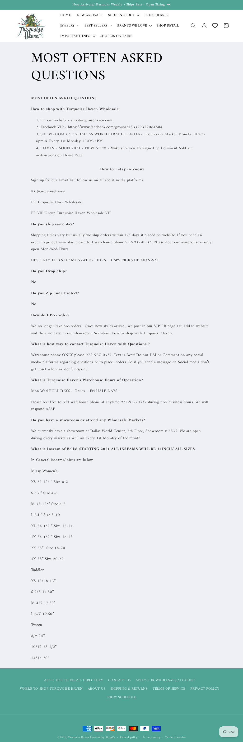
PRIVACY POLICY (204, 689)
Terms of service (175, 737)
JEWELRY (67, 25)
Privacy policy (151, 737)
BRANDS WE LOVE (132, 25)
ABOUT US (96, 689)
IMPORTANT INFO (75, 36)
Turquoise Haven (78, 737)
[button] (123, 15)
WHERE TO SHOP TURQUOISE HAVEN (51, 689)
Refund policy (129, 737)
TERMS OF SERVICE (169, 689)
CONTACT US (119, 680)
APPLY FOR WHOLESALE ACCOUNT (165, 680)
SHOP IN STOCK (121, 15)
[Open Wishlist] (215, 25)
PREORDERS (154, 15)
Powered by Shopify (102, 737)
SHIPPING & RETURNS (128, 689)
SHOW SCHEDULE (121, 697)
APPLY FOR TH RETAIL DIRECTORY (73, 680)
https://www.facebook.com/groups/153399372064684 (115, 127)
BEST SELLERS (95, 25)
